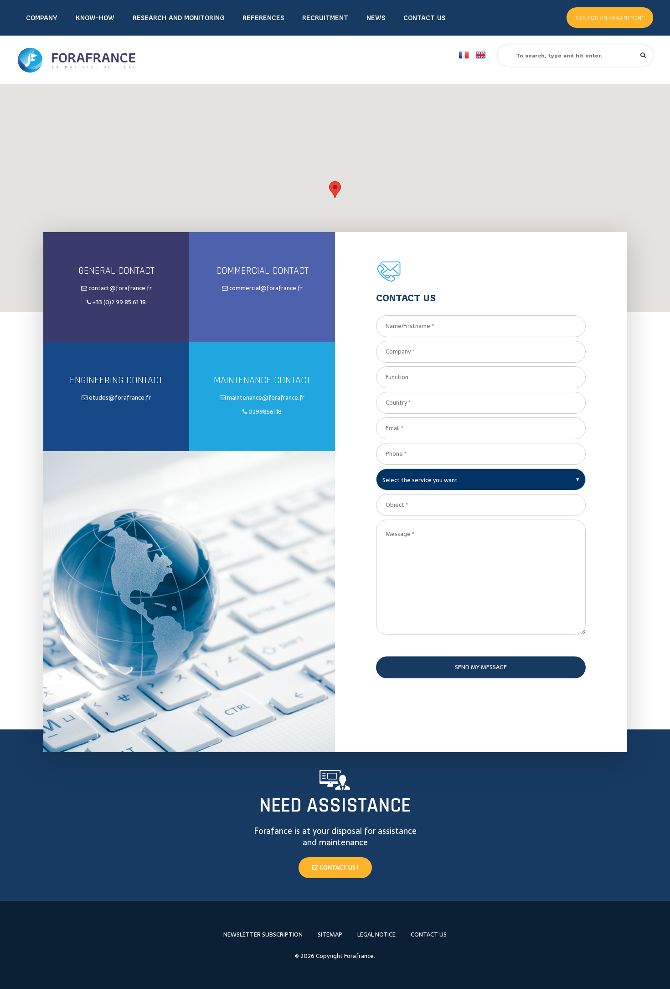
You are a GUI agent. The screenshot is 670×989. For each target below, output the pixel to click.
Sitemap (330, 934)
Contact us (424, 17)
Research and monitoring (178, 17)
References (263, 17)
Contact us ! (338, 867)
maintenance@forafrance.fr (265, 397)
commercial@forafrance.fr (266, 288)
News (375, 17)
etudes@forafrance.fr (120, 397)
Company (41, 17)
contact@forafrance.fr (120, 288)
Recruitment (325, 17)
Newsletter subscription (263, 934)
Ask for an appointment (610, 17)
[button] (643, 55)
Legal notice (376, 934)
